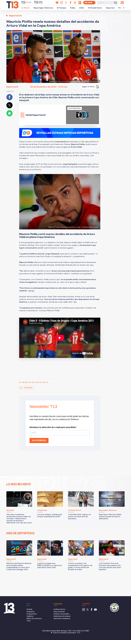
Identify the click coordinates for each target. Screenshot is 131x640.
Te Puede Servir (95, 8)
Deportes (110, 8)
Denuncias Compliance (62, 618)
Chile (81, 8)
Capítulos (30, 616)
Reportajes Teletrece (43, 8)
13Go (29, 621)
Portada (29, 609)
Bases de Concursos (34, 618)
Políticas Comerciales (61, 614)
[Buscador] (115, 2)
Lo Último (25, 8)
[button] (123, 7)
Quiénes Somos (59, 609)
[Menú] (122, 2)
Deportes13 (12, 86)
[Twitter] (87, 610)
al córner (26, 388)
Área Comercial (59, 612)
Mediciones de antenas (62, 616)
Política (121, 8)
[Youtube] (95, 610)
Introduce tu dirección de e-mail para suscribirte (53, 427)
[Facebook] (91, 610)
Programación (32, 614)
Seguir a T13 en (88, 87)
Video (72, 8)
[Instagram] (83, 610)
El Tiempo (61, 8)
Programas (31, 612)
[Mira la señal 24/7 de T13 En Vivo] (89, 2)
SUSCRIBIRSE (39, 440)
